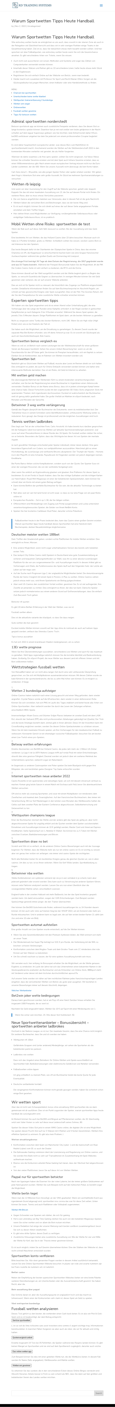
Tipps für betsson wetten (24, 114)
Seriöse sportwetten (21, 1320)
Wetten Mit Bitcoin (20, 1210)
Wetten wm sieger (21, 103)
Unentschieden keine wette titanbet (29, 96)
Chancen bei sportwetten (24, 93)
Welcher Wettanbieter (22, 990)
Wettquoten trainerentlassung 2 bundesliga (33, 100)
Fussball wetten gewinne (24, 111)
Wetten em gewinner (21, 1365)
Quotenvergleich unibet (22, 1337)
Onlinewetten (19, 107)
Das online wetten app (22, 1351)
